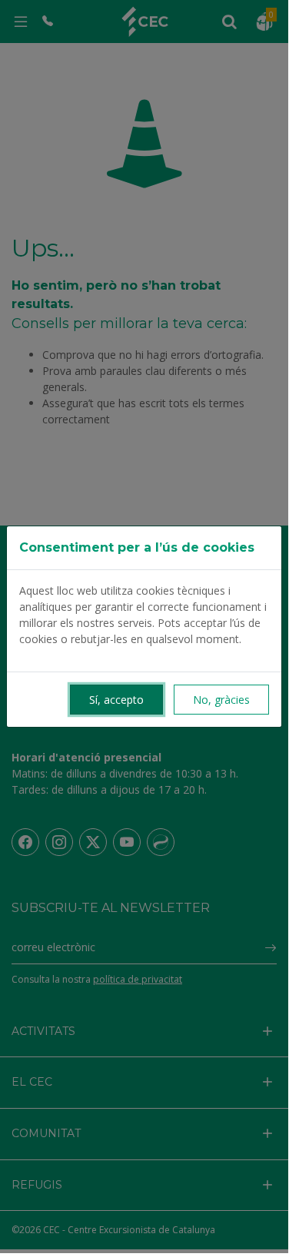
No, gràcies (221, 699)
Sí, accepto (116, 699)
